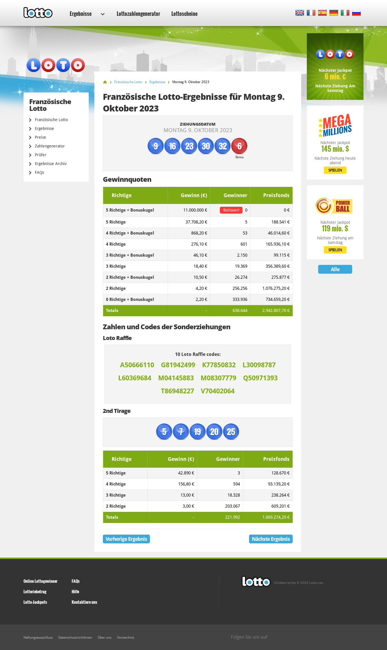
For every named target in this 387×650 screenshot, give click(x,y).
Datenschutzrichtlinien (75, 638)
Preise (40, 137)
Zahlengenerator (50, 146)
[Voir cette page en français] (311, 13)
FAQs (39, 172)
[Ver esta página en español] (322, 13)
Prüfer (40, 155)
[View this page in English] (299, 13)
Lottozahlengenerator (138, 13)
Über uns (104, 638)
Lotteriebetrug (35, 591)
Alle (335, 269)
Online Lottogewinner (41, 581)
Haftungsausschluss (38, 638)
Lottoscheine (184, 13)
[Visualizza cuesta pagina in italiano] (345, 13)
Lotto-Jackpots (35, 602)
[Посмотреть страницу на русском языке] (356, 13)
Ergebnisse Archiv (51, 163)
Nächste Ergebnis (271, 539)
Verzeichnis (125, 638)
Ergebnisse (81, 13)
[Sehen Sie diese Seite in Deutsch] (333, 13)
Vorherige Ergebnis (126, 539)
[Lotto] (105, 82)
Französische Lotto (51, 119)
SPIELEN (335, 170)
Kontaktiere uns (84, 602)
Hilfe (75, 591)
